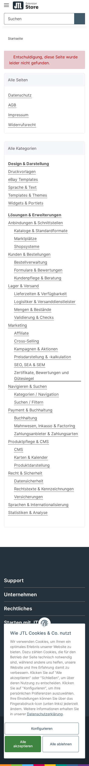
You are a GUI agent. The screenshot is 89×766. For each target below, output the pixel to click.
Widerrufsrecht (22, 124)
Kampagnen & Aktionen (36, 348)
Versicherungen (28, 496)
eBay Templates (23, 179)
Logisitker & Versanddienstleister (44, 301)
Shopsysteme (26, 246)
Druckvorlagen (22, 171)
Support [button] (14, 580)
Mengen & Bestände (32, 309)
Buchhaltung (25, 417)
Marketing (17, 325)
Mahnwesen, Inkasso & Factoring (44, 425)
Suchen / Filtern (28, 402)
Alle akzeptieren (23, 744)
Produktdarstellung (32, 465)
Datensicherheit (28, 480)
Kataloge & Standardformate (40, 230)
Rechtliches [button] (18, 609)
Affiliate (21, 333)
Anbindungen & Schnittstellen (35, 222)
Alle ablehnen (61, 744)
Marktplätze (25, 238)
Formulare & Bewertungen (38, 270)
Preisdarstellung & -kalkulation (42, 356)
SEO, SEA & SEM (29, 364)
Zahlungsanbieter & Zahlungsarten (46, 433)
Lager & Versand (23, 285)
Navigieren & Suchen (27, 386)
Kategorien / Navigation (36, 394)
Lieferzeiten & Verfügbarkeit (40, 293)
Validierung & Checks (34, 317)
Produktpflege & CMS (28, 441)
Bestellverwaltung (30, 262)
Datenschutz (20, 95)
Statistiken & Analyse (27, 512)
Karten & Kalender (31, 457)
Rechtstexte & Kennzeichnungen (44, 488)
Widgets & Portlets (25, 203)
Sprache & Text (22, 187)
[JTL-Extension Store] (25, 5)
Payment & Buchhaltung (30, 410)
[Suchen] (79, 18)
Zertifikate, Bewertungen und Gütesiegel (41, 375)
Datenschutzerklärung (45, 714)
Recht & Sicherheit (25, 473)
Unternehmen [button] (20, 594)
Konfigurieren (41, 728)
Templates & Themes (27, 195)
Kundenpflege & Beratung (37, 277)
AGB (12, 104)
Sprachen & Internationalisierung (38, 504)
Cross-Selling (26, 341)
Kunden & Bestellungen (29, 254)
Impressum (18, 114)
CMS (18, 449)
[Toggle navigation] (6, 3)
